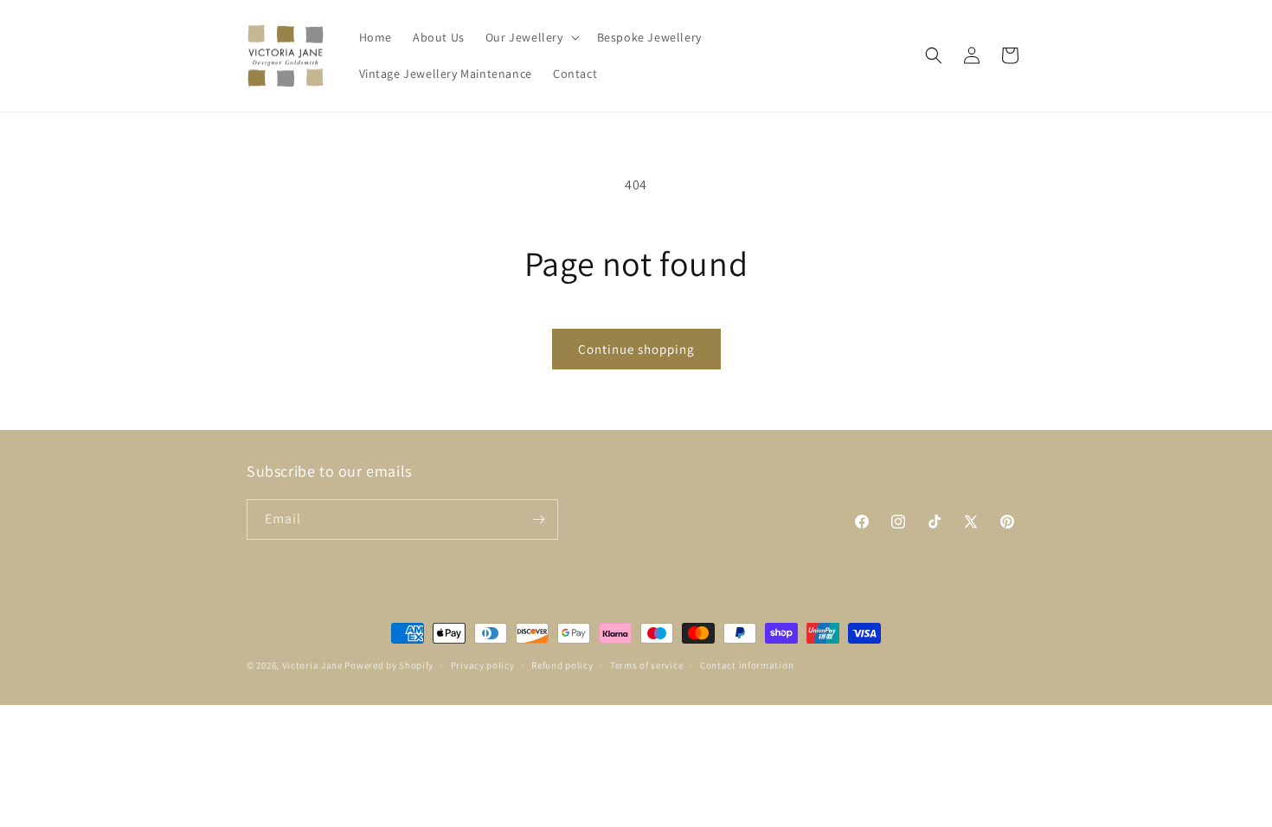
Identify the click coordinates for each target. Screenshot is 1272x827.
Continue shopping (636, 349)
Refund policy (562, 665)
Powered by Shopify (389, 665)
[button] (531, 37)
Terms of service (646, 665)
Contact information (746, 665)
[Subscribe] (538, 519)
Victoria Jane (312, 665)
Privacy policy (483, 665)
